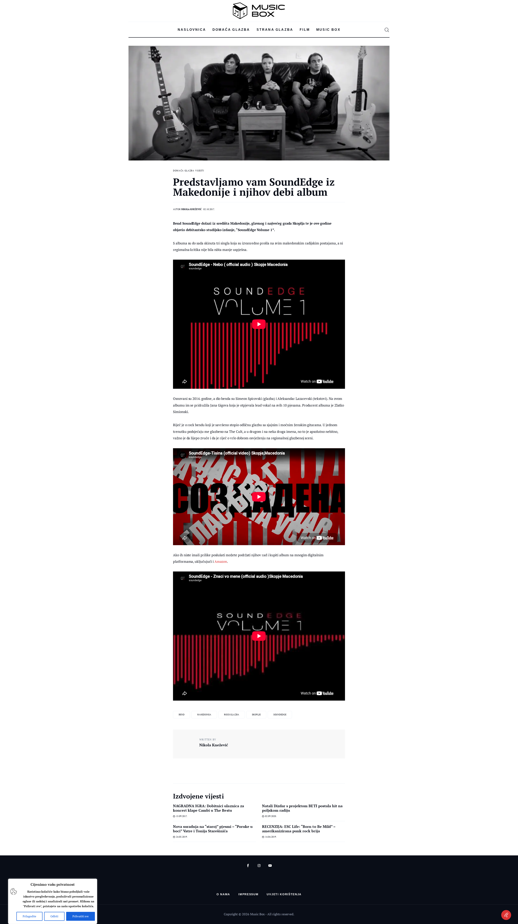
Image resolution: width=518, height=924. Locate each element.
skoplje (256, 714)
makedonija (204, 714)
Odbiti (54, 916)
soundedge (279, 714)
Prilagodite (29, 916)
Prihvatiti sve (80, 916)
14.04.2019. (271, 836)
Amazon (220, 561)
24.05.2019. (182, 836)
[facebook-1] (248, 865)
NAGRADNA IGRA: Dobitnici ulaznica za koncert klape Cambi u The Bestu (208, 808)
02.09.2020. (271, 816)
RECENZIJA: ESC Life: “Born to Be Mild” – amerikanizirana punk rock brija (298, 828)
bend (182, 714)
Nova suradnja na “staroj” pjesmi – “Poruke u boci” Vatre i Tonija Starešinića (213, 828)
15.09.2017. (181, 816)
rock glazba (231, 714)
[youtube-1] (270, 865)
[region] (52, 901)
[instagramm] (259, 865)
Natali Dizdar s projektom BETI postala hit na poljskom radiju (302, 808)
